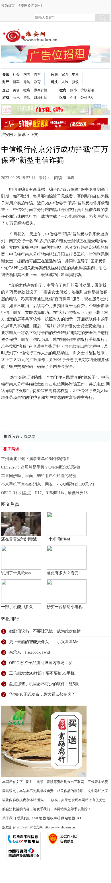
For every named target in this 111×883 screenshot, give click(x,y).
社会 (16, 74)
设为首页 (8, 6)
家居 (54, 74)
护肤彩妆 (87, 90)
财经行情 (41, 98)
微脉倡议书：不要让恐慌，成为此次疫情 (45, 631)
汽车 (37, 74)
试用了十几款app (16, 573)
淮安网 (7, 134)
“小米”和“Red (58, 539)
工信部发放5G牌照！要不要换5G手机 (42, 673)
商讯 (16, 98)
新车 (16, 82)
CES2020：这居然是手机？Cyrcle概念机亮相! (40, 467)
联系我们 (23, 818)
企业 (5, 90)
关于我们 (9, 818)
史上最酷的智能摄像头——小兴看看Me (43, 642)
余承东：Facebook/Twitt (29, 652)
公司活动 (87, 98)
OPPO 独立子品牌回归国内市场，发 (40, 663)
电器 (75, 74)
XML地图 (38, 818)
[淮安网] (31, 31)
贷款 (26, 98)
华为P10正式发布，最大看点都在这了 (42, 694)
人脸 (64, 82)
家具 (64, 74)
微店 (26, 90)
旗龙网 (30, 436)
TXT (78, 818)
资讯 (5, 74)
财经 (5, 82)
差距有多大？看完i (63, 573)
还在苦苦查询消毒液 (19, 539)
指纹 (75, 82)
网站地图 (68, 818)
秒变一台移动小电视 (65, 607)
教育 (37, 82)
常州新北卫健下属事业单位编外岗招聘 (35, 459)
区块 (62, 98)
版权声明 (53, 818)
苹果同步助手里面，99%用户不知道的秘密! (39, 476)
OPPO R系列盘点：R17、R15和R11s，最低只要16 (44, 493)
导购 (26, 82)
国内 (26, 74)
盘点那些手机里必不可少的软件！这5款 (44, 684)
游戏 (5, 98)
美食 (16, 90)
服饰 (73, 90)
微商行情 (41, 90)
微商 (62, 90)
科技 (54, 82)
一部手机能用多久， (19, 607)
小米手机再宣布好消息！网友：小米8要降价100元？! (47, 484)
